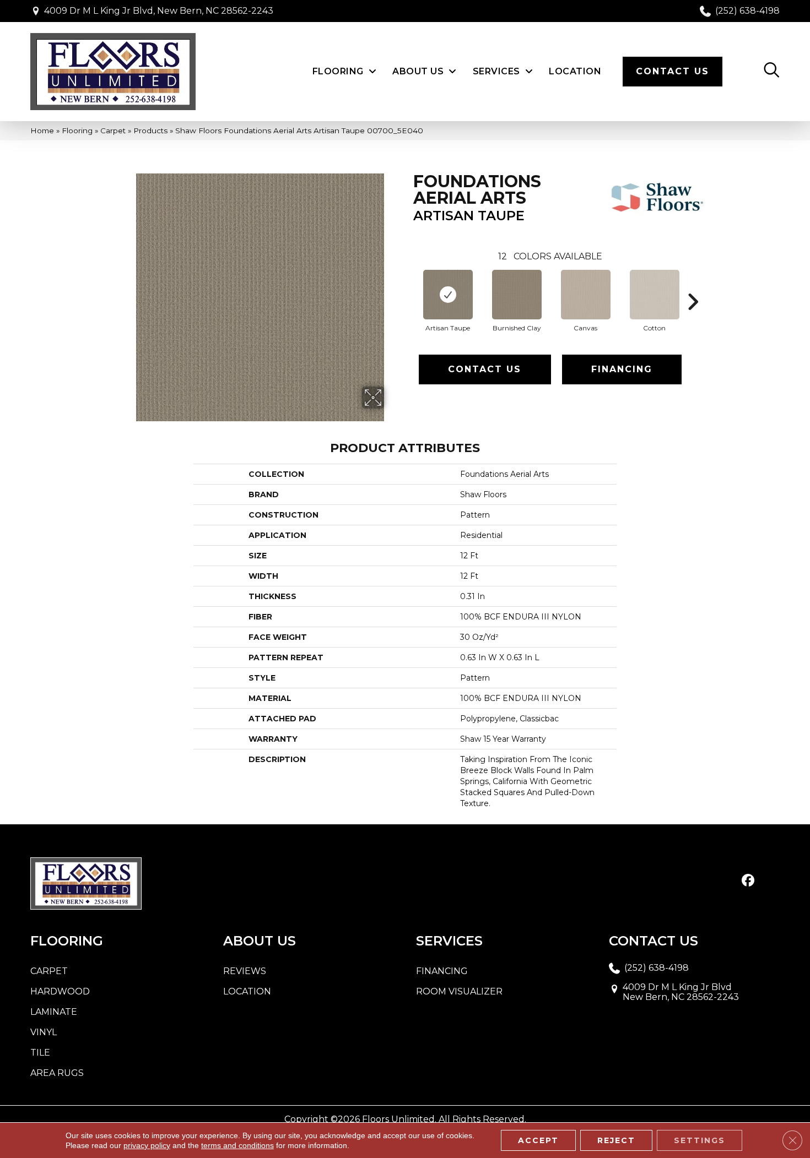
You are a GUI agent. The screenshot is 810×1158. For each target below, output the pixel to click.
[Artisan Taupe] (448, 294)
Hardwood (60, 991)
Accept (538, 1140)
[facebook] (748, 881)
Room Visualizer (459, 991)
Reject (616, 1140)
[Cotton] (654, 294)
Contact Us (484, 369)
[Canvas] (585, 294)
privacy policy (146, 1145)
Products (150, 130)
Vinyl (43, 1032)
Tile (40, 1052)
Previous (407, 285)
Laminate (53, 1012)
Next (692, 285)
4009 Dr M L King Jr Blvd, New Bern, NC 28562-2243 (158, 11)
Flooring (77, 130)
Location (247, 991)
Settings (699, 1140)
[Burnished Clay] (516, 294)
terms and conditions (237, 1145)
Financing (621, 369)
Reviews (244, 971)
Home (42, 130)
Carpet (113, 130)
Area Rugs (57, 1073)
